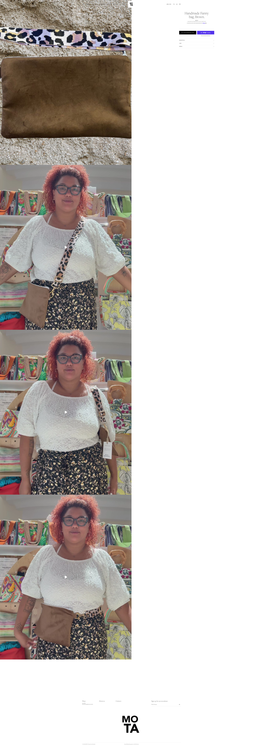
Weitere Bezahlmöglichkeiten (205, 35)
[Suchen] (173, 4)
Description (182, 40)
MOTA (86, 744)
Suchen (84, 703)
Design (180, 46)
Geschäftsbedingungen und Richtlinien (131, 744)
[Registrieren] (179, 704)
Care (180, 43)
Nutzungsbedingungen (87, 704)
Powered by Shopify (91, 744)
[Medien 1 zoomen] (66, 82)
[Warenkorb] (179, 4)
